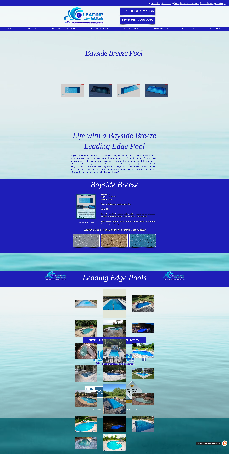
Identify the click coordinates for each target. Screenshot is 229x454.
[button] (86, 240)
